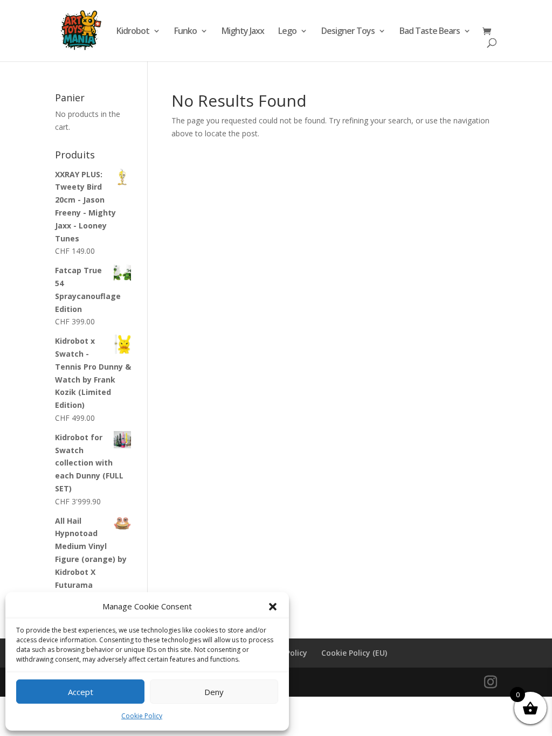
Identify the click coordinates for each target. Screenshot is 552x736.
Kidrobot (132, 32)
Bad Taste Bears (429, 32)
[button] (272, 606)
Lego (287, 32)
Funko (185, 32)
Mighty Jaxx (243, 32)
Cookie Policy (141, 715)
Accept (80, 691)
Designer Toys (348, 32)
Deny (214, 691)
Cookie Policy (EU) (354, 653)
